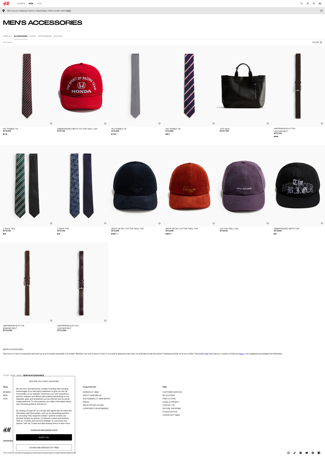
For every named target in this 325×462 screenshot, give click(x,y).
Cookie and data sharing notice (44, 430)
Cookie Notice (169, 412)
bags (241, 354)
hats (206, 354)
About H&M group (92, 395)
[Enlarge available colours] (5, 134)
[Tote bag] (244, 86)
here (68, 11)
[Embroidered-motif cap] (298, 185)
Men (31, 3)
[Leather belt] (298, 86)
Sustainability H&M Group (96, 399)
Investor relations (93, 405)
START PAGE (9, 375)
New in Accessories (33, 375)
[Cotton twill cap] (244, 185)
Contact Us (168, 405)
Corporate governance (96, 408)
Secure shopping (171, 408)
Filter (315, 42)
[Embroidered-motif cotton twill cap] (81, 86)
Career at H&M (91, 392)
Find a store (169, 399)
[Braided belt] (27, 283)
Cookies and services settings (44, 447)
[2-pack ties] (27, 185)
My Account (168, 395)
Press (86, 402)
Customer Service (172, 392)
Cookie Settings (171, 415)
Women (21, 3)
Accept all (44, 437)
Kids (39, 3)
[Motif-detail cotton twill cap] (135, 185)
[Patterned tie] (27, 86)
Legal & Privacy (170, 402)
